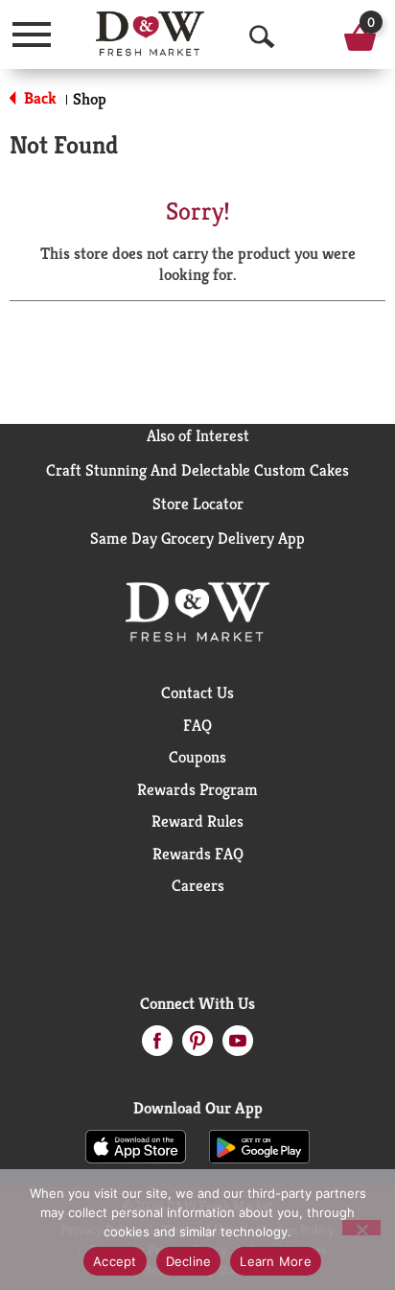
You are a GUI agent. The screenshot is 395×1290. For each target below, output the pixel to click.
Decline (189, 1261)
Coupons (197, 756)
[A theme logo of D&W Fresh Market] (150, 33)
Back (38, 97)
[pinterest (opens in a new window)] (197, 1046)
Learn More (276, 1261)
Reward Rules (197, 821)
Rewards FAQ (198, 853)
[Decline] (361, 1227)
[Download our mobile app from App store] (135, 1145)
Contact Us (197, 692)
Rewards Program (197, 789)
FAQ (197, 725)
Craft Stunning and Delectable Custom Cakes (197, 470)
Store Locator (198, 503)
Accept (115, 1261)
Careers (198, 885)
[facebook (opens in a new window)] (157, 1046)
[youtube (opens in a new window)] (237, 1046)
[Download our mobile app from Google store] (259, 1145)
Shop (89, 98)
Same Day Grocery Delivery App (197, 538)
